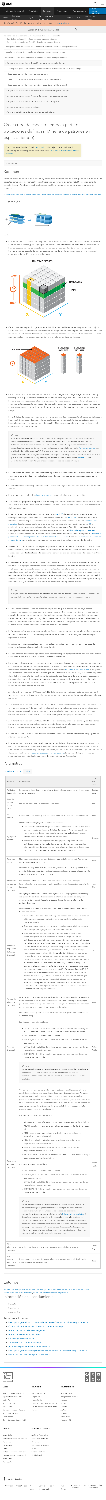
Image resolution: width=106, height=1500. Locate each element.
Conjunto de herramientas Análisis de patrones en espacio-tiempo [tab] (37, 96)
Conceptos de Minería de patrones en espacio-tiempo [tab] (31, 112)
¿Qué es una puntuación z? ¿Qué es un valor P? (29, 1346)
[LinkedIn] (98, 1374)
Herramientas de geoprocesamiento (45, 36)
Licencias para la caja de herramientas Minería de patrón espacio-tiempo (35, 52)
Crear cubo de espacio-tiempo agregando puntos (28, 74)
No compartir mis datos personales (93, 1486)
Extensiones (61, 11)
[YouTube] (98, 1379)
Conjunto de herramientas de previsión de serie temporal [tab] (33, 101)
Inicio (5, 17)
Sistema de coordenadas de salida (73, 1289)
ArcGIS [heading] (5, 1387)
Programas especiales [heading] (41, 1429)
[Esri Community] (87, 1379)
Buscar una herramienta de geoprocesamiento (29, 1354)
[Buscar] (95, 3)
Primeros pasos (16, 17)
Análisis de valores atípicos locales (52, 537)
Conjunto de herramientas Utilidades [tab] (23, 107)
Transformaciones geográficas (18, 1292)
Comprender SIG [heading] (67, 1387)
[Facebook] (87, 1374)
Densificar (82, 458)
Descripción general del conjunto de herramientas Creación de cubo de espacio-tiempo (45, 68)
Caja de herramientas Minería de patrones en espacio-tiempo (31, 39)
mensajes (72, 517)
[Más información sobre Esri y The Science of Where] (8, 1377)
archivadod (41, 147)
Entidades (33, 11)
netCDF (59, 514)
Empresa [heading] (6, 1429)
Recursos (47, 11)
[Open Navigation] (102, 3)
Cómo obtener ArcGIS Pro (95, 11)
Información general (15, 11)
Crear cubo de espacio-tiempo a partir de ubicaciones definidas (34, 79)
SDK (78, 17)
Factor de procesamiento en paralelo (47, 753)
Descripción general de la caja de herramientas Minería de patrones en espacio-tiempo (41, 46)
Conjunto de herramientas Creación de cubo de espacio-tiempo (33, 42)
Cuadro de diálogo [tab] (13, 771)
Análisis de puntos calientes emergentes (26, 1330)
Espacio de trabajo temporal (42, 1289)
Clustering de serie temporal (21, 1338)
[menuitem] (16, 1393)
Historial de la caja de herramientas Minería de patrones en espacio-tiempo (36, 57)
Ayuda (32, 17)
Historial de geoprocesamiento (83, 530)
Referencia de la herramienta (46, 17)
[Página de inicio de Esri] (7, 4)
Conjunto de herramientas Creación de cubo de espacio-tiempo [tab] (36, 63)
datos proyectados (43, 495)
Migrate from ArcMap (90, 17)
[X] (92, 1374)
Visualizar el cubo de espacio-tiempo (25, 1342)
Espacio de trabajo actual (16, 1289)
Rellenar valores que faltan (77, 669)
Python (70, 17)
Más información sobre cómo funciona (52, 194)
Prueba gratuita (79, 11)
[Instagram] (92, 1379)
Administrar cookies (75, 1486)
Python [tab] (27, 771)
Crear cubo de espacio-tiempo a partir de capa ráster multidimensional (37, 85)
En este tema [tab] (11, 163)
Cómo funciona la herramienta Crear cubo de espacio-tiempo (36, 1326)
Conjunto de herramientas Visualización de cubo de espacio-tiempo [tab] (38, 90)
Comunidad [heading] (36, 1387)
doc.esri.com (63, 23)
